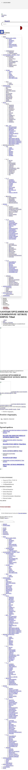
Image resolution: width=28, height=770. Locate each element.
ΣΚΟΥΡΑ (11, 265)
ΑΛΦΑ (10, 147)
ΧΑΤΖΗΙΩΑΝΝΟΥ (13, 270)
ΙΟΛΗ (10, 43)
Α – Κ (7, 219)
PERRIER (11, 52)
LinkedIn (10, 409)
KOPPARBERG (12, 197)
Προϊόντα (5, 300)
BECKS (10, 160)
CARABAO (9, 89)
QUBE (7, 100)
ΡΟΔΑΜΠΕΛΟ (12, 261)
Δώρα (4, 302)
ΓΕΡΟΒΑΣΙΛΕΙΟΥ (13, 228)
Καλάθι (2, 518)
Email (18, 409)
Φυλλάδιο (5, 531)
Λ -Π (7, 242)
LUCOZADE (9, 93)
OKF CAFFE (9, 96)
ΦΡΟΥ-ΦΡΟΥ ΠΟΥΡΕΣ (14, 139)
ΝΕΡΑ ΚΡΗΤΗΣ (13, 44)
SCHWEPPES (12, 62)
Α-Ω (7, 146)
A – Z (7, 205)
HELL (7, 92)
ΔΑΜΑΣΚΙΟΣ (12, 229)
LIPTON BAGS (9, 294)
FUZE (10, 83)
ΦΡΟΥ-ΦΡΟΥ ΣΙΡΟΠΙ (14, 138)
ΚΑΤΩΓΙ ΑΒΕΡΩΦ (13, 236)
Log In (4, 768)
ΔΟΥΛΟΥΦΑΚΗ (13, 231)
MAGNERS (11, 199)
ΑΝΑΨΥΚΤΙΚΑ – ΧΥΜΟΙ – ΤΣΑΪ (11, 54)
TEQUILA (11, 118)
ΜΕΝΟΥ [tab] (5, 524)
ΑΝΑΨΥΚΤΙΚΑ (10, 56)
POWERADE (9, 97)
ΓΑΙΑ (10, 227)
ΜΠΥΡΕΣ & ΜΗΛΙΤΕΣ (8, 145)
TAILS (10, 137)
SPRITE (11, 64)
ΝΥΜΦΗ (11, 155)
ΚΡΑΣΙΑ (5, 204)
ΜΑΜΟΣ (11, 151)
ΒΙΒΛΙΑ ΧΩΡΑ (12, 224)
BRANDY (11, 107)
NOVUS (11, 213)
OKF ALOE (11, 76)
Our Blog (5, 303)
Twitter (6, 409)
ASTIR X (11, 206)
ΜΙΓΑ (10, 246)
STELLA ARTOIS (13, 192)
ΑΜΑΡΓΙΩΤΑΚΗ (13, 223)
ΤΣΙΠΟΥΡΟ (9, 287)
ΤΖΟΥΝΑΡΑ (12, 268)
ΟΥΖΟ (7, 289)
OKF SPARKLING (13, 61)
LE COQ (11, 134)
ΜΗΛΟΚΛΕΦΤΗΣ (13, 202)
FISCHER (11, 173)
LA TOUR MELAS (13, 210)
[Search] (21, 28)
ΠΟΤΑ (4, 102)
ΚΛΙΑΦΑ (11, 57)
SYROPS (11, 116)
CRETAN (11, 167)
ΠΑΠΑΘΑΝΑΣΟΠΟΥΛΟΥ (15, 255)
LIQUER (11, 113)
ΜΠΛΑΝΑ (11, 250)
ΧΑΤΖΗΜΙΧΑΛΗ (13, 272)
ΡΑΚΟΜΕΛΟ (9, 291)
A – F (7, 159)
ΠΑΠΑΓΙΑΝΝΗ (13, 254)
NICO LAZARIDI (13, 212)
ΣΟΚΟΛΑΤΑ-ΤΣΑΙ (7, 292)
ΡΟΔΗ (10, 74)
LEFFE (10, 186)
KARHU (11, 184)
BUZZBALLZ (12, 130)
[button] (7, 21)
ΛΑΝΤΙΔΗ (11, 244)
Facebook (2, 409)
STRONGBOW (12, 201)
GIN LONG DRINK (11, 91)
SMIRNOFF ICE (13, 136)
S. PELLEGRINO (13, 53)
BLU (7, 88)
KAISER (11, 183)
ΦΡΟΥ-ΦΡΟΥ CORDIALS (15, 141)
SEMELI (11, 215)
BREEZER (11, 129)
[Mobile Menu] (1, 10)
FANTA (10, 60)
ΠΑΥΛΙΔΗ (11, 256)
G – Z (7, 178)
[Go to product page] (15, 431)
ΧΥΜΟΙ (8, 70)
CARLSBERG (12, 164)
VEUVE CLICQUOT (14, 283)
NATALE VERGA (13, 282)
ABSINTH (11, 105)
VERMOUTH (12, 119)
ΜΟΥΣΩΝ (11, 247)
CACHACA (12, 109)
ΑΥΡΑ (10, 39)
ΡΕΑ (10, 72)
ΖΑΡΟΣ (10, 42)
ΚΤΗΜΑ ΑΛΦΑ (12, 237)
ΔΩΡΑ (4, 530)
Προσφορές (5, 533)
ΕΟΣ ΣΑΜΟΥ (12, 232)
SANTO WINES (13, 214)
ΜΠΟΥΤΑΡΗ (12, 251)
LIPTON (11, 84)
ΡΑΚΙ (7, 290)
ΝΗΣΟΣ (11, 154)
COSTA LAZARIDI (13, 208)
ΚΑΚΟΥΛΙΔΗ (12, 235)
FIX (10, 174)
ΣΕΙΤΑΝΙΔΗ (12, 263)
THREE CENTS (13, 65)
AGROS (11, 75)
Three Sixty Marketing (22, 513)
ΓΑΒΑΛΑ (11, 226)
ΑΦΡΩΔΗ (8, 276)
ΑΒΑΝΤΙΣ (11, 220)
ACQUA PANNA (13, 45)
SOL (10, 191)
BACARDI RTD (13, 127)
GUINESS (11, 179)
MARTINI (11, 278)
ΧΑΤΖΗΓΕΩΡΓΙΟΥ (13, 269)
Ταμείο (6, 518)
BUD (10, 161)
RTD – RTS (8, 125)
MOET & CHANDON (14, 279)
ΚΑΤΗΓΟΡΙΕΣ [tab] (6, 525)
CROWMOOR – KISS (14, 168)
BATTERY (8, 87)
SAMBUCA (12, 115)
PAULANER (12, 187)
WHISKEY (11, 122)
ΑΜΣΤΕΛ (11, 149)
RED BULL (9, 101)
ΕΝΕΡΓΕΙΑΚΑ (6, 85)
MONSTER (8, 94)
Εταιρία (5, 299)
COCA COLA (12, 58)
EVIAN (10, 47)
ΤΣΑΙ (7, 81)
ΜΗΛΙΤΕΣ (8, 196)
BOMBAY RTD (12, 128)
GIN (10, 111)
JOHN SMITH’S (13, 182)
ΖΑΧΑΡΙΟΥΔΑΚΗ (13, 233)
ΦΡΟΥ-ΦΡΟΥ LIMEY (14, 143)
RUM (10, 114)
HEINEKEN (12, 181)
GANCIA (11, 277)
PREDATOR (9, 98)
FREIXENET (12, 281)
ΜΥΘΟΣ (11, 152)
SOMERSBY (12, 200)
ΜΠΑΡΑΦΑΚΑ (12, 249)
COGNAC (11, 110)
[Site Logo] (3, 16)
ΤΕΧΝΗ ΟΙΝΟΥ (13, 267)
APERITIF (11, 106)
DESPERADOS (12, 169)
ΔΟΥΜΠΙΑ (11, 40)
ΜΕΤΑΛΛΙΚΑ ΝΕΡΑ (11, 38)
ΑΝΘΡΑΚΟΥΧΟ (10, 51)
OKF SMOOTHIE (13, 78)
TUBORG (11, 66)
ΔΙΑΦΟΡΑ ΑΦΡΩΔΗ (14, 285)
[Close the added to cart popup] (8, 518)
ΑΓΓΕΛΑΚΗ (12, 222)
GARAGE (11, 132)
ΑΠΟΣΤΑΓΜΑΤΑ (7, 286)
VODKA (11, 120)
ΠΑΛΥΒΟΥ (11, 253)
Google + (15, 409)
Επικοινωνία (6, 304)
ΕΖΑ (10, 150)
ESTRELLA (12, 172)
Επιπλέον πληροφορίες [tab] (8, 411)
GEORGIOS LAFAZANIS (15, 209)
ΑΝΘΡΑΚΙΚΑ (6, 295)
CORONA (11, 165)
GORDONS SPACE (13, 133)
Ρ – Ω (7, 260)
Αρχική (5, 298)
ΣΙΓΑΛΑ (11, 264)
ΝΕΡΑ (4, 36)
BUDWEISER (12, 163)
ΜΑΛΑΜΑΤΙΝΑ (13, 245)
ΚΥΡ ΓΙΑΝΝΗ (12, 238)
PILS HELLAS (12, 190)
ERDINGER (12, 170)
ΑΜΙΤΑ (10, 71)
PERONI (11, 188)
